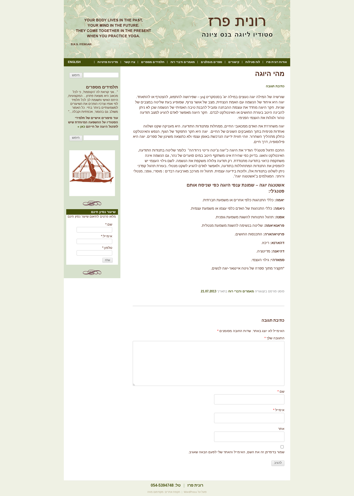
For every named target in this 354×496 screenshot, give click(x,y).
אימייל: (106, 236)
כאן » (82, 126)
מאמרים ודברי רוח (182, 62)
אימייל (278, 410)
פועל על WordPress (195, 491)
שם (280, 391)
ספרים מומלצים (211, 62)
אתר (281, 429)
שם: (108, 224)
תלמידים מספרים (152, 62)
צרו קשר (129, 62)
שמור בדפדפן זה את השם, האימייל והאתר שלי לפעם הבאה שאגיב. (236, 452)
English (74, 62)
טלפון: (107, 248)
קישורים (233, 62)
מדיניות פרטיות (108, 62)
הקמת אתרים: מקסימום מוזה (163, 491)
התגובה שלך (274, 338)
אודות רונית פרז (276, 62)
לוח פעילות (252, 62)
